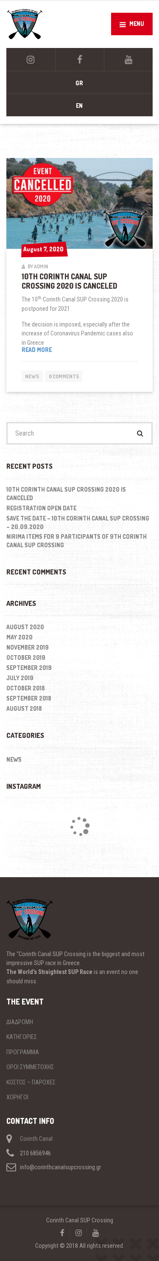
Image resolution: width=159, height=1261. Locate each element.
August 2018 (24, 708)
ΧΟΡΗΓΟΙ (17, 1097)
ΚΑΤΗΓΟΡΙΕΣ (21, 1036)
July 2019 (19, 677)
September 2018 (28, 698)
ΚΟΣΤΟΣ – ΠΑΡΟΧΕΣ (31, 1082)
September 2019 (29, 667)
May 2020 (19, 637)
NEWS (32, 376)
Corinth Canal (36, 1138)
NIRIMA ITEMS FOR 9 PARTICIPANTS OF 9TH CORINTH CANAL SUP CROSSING (76, 541)
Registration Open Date (41, 508)
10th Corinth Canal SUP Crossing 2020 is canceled (69, 281)
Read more (51, 350)
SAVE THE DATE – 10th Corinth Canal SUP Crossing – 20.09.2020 (77, 522)
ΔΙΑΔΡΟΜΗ (19, 1022)
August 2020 (25, 626)
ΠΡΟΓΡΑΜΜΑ (22, 1052)
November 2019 (27, 647)
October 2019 (25, 657)
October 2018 (25, 688)
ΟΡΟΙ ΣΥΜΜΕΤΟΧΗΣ (30, 1067)
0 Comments (64, 376)
